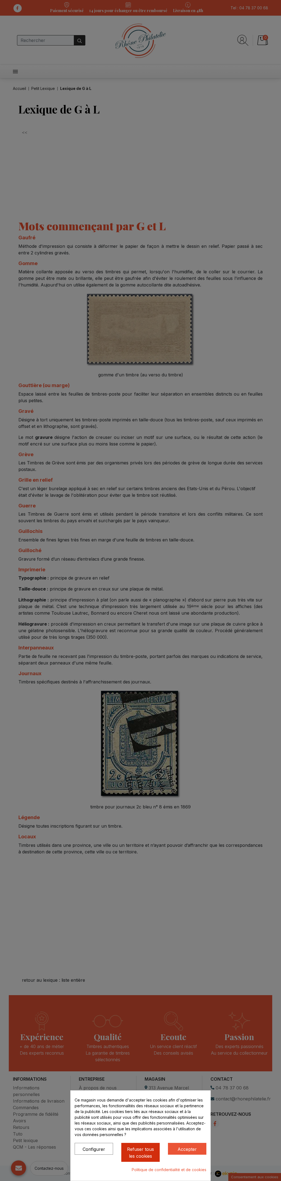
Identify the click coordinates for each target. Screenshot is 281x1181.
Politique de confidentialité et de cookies (169, 1169)
